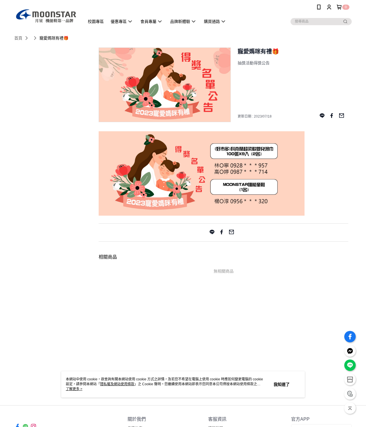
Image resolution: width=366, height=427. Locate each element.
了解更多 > (74, 389)
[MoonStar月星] (46, 15)
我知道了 (282, 384)
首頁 (18, 38)
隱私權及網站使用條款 (117, 384)
